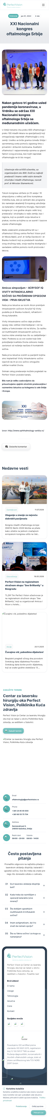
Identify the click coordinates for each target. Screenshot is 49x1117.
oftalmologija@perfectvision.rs (25, 799)
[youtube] (22, 1024)
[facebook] (9, 1024)
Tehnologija (12, 996)
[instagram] (16, 1024)
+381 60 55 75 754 (20, 814)
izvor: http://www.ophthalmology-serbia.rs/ (23, 430)
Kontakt (10, 1011)
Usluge (10, 991)
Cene (9, 1006)
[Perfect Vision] (12, 5)
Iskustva (11, 1001)
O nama (10, 986)
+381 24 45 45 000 (20, 811)
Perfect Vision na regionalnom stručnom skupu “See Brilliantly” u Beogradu (24, 585)
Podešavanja (21, 1106)
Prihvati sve (38, 1112)
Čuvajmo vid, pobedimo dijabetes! (24, 652)
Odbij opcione (37, 1106)
